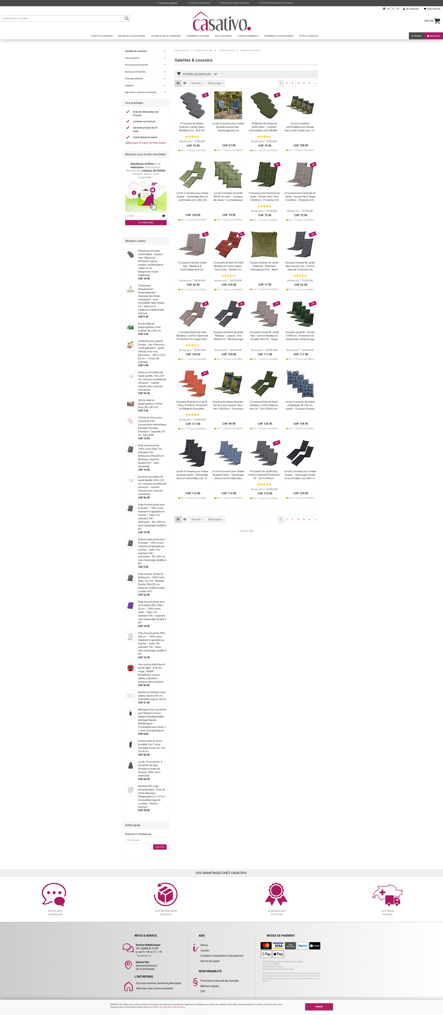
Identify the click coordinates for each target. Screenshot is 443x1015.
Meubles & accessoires (131, 36)
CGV (203, 991)
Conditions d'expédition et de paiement (222, 955)
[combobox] (215, 83)
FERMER (319, 1007)
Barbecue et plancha (135, 71)
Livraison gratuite (169, 3)
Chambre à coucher (197, 36)
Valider (160, 847)
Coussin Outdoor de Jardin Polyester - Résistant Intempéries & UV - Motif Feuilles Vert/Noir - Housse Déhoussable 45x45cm (264, 266)
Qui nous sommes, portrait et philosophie (158, 983)
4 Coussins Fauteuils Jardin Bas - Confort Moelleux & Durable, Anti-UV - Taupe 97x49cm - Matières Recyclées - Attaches (264, 336)
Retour (204, 945)
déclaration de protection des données (166, 1007)
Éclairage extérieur (134, 78)
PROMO (417, 36)
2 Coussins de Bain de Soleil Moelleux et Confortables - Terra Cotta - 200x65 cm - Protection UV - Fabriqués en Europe (228, 266)
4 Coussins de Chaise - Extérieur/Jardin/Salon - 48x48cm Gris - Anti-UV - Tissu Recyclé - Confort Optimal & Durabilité (192, 127)
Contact (205, 950)
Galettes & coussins (136, 51)
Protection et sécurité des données (220, 980)
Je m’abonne (145, 222)
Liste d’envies (433, 9)
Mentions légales (210, 986)
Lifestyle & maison (102, 36)
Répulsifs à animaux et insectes (141, 92)
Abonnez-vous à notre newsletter (154, 988)
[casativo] (221, 21)
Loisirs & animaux (248, 36)
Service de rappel (210, 961)
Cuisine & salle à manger (165, 36)
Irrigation (129, 85)
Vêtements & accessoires (278, 36)
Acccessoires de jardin (136, 64)
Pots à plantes (132, 58)
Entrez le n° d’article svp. (138, 834)
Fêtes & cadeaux (308, 36)
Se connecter (412, 9)
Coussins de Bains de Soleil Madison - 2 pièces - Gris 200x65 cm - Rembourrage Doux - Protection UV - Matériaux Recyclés (228, 336)
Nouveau (434, 36)
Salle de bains (223, 36)
